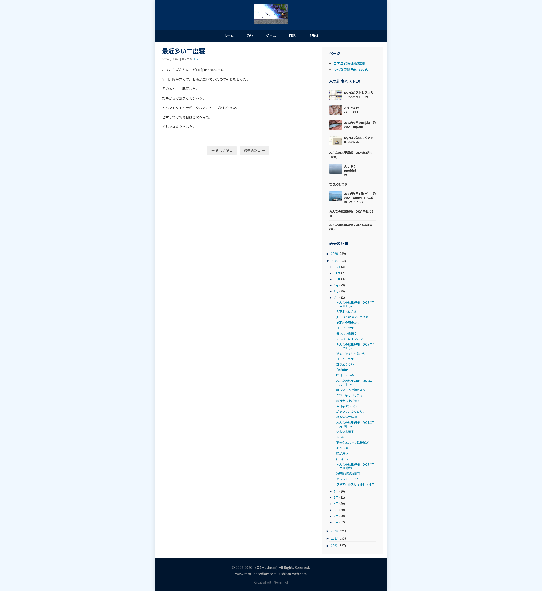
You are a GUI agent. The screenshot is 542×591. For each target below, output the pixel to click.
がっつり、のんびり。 (351, 411)
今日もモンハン (346, 406)
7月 (336, 297)
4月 (336, 503)
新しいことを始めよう (351, 390)
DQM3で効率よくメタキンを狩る (358, 139)
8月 (336, 291)
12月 (337, 266)
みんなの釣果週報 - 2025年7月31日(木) (355, 304)
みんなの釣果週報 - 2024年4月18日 (351, 213)
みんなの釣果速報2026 (350, 69)
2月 (336, 515)
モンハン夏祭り (346, 333)
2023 (334, 538)
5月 (336, 497)
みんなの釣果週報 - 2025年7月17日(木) (355, 382)
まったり (342, 437)
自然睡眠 (342, 370)
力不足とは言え (346, 311)
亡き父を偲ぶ (338, 184)
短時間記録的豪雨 (348, 473)
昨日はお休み (345, 375)
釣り (249, 35)
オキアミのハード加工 (351, 109)
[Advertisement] (238, 191)
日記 (292, 35)
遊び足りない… (346, 364)
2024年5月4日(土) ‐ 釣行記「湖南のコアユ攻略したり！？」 (360, 197)
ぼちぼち (342, 459)
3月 (336, 509)
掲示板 (313, 35)
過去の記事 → (254, 150)
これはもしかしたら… (351, 395)
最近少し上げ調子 (348, 401)
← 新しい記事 (221, 150)
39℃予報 (342, 448)
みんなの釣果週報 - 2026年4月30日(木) (351, 154)
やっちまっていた (347, 479)
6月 (336, 491)
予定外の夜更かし (348, 322)
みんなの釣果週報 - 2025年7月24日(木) (355, 346)
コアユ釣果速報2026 (349, 63)
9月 (336, 285)
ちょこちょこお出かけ (351, 353)
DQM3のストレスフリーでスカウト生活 (358, 94)
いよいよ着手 (345, 431)
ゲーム (271, 35)
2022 (334, 545)
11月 (337, 272)
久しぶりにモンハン (349, 339)
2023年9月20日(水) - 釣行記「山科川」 (360, 124)
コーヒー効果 (345, 328)
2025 (334, 261)
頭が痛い (342, 453)
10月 (337, 279)
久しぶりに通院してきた (352, 317)
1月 (336, 522)
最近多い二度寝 (346, 417)
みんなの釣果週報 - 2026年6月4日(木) (352, 227)
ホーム (229, 35)
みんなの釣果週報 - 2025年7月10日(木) (355, 424)
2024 (334, 530)
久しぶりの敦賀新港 (350, 170)
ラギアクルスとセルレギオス (355, 484)
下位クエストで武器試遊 (352, 442)
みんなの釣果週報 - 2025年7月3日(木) (355, 466)
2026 (334, 253)
